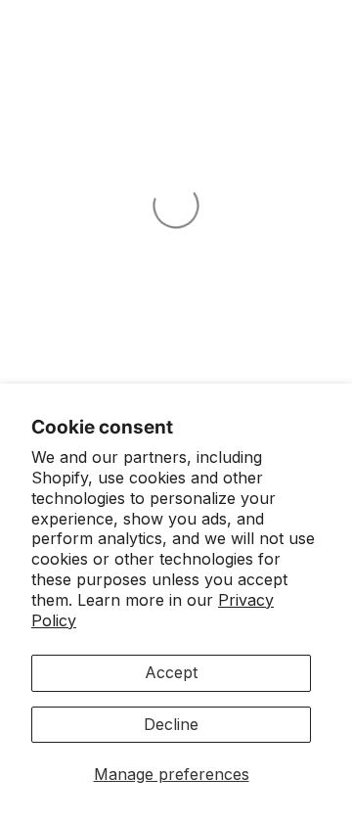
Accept (171, 672)
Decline (171, 724)
